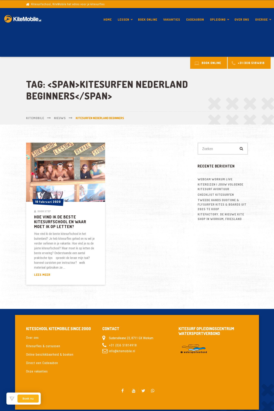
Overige (261, 19)
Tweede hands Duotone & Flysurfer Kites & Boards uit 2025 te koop (222, 204)
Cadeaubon (195, 19)
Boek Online (147, 19)
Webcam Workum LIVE (215, 179)
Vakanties (171, 19)
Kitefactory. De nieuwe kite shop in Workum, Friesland (221, 216)
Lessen (123, 19)
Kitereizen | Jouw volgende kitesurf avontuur (220, 187)
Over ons (241, 19)
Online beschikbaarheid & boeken (49, 354)
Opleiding (218, 19)
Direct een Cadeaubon (42, 363)
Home (108, 19)
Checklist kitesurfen (216, 195)
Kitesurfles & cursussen (43, 346)
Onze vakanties (37, 371)
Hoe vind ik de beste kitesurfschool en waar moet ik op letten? (211, 45)
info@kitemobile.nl (122, 351)
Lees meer (55, 275)
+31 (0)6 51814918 (123, 345)
